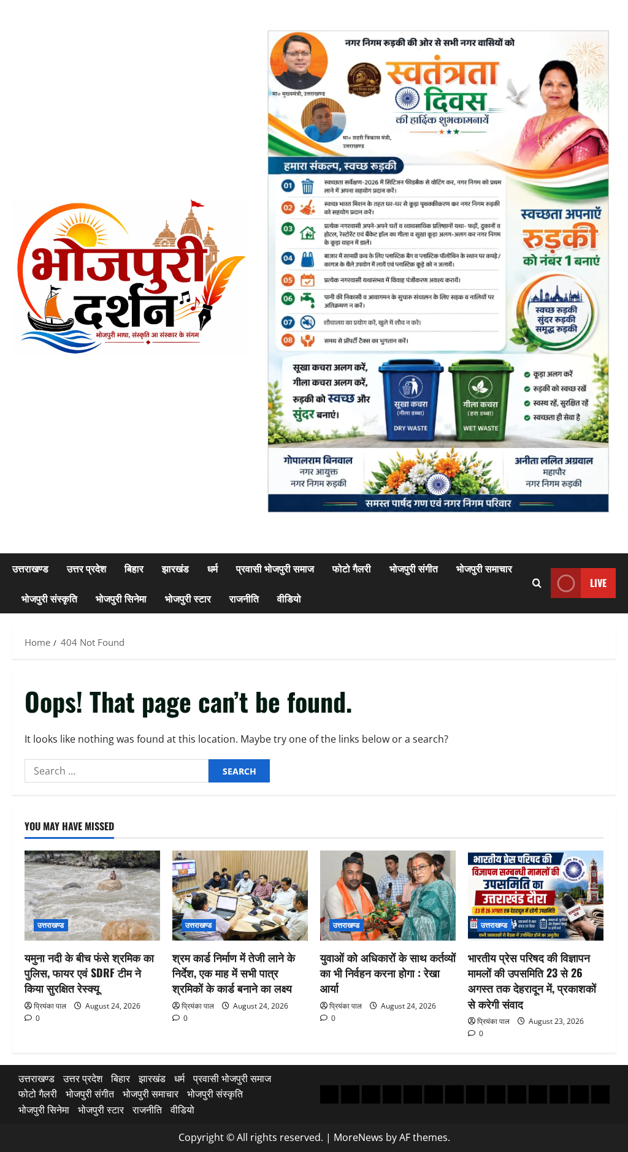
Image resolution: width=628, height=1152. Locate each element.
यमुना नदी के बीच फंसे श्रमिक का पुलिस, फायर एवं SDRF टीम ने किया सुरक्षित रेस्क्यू (89, 972)
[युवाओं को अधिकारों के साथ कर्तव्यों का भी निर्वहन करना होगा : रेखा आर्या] (388, 896)
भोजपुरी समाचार (484, 568)
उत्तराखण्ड (30, 568)
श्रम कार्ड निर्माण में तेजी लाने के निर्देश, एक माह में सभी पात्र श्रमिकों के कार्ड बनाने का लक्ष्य (233, 972)
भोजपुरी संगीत (413, 568)
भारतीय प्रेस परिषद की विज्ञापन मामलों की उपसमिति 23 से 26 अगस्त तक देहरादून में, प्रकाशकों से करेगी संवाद (532, 980)
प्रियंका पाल (50, 1006)
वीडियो (289, 598)
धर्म (212, 568)
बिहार (134, 568)
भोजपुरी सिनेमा (121, 598)
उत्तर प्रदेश (86, 568)
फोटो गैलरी (351, 568)
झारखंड (175, 568)
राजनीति (244, 598)
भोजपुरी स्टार (188, 598)
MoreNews (358, 1137)
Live (598, 582)
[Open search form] (537, 583)
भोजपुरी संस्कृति (49, 598)
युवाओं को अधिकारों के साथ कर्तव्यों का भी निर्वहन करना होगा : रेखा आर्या (388, 972)
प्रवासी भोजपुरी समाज (275, 568)
